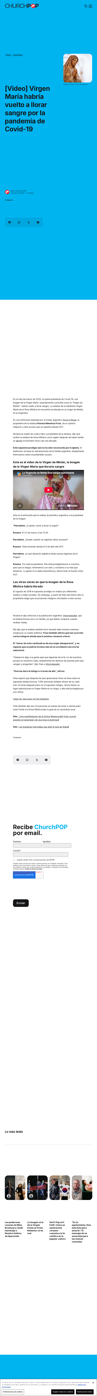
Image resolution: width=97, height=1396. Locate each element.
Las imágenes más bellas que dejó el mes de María (43, 727)
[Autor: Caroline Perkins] (75, 1196)
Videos (8, 55)
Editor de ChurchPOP (18, 191)
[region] (48, 1387)
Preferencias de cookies (13, 1392)
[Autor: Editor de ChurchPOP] (7, 192)
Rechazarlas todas (84, 1392)
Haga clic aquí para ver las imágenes (31, 699)
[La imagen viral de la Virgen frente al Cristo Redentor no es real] (37, 1187)
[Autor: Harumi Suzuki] (9, 1196)
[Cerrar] (93, 1382)
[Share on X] (28, 222)
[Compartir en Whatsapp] (19, 222)
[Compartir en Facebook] (9, 222)
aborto (19, 441)
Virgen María (17, 55)
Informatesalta (70, 615)
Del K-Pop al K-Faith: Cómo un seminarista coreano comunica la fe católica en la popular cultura (57, 1230)
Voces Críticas (69, 420)
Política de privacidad (33, 869)
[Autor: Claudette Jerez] (53, 1196)
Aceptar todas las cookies (63, 1392)
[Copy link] (38, 222)
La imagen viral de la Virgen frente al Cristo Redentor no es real (35, 1228)
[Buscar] (86, 6)
